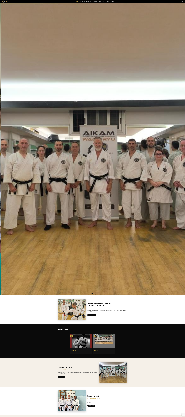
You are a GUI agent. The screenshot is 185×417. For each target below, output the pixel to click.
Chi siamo (82, 1)
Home (77, 1)
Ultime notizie (101, 1)
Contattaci (99, 314)
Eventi (107, 1)
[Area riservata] (182, 1)
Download (95, 1)
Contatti (112, 1)
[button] (91, 293)
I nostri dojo (88, 1)
